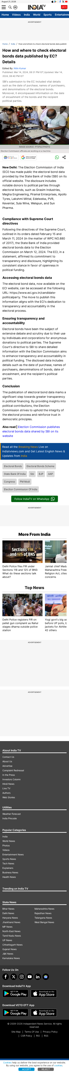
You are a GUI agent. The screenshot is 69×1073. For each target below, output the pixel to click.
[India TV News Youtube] (66, 1)
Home (5, 14)
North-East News (11, 931)
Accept (26, 1069)
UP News (7, 940)
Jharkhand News (11, 922)
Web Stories (8, 797)
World (36, 14)
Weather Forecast (11, 813)
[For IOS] (44, 1013)
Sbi (32, 473)
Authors (6, 792)
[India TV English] (37, 7)
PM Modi (25, 481)
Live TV (6, 788)
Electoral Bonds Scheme (40, 466)
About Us (7, 761)
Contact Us (8, 757)
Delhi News (8, 913)
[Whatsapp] (57, 157)
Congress (9, 481)
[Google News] (10, 157)
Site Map (16, 1031)
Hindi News (8, 783)
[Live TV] (64, 7)
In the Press (8, 774)
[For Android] (15, 1013)
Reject (46, 1069)
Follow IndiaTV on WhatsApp (31, 498)
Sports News (9, 859)
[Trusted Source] (28, 157)
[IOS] (52, 1)
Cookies (7, 1062)
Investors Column (11, 779)
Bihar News (8, 908)
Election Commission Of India (20, 489)
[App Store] (44, 993)
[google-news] (46, 976)
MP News (7, 926)
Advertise (7, 766)
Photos (6, 845)
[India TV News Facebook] (60, 1)
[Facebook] (5, 976)
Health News (9, 877)
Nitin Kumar (20, 68)
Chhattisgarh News (12, 944)
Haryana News (10, 917)
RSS (46, 1035)
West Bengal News (44, 922)
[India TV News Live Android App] (15, 993)
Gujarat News (9, 949)
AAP (50, 473)
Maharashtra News (44, 908)
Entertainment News (13, 854)
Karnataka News (11, 958)
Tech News (8, 863)
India (27, 14)
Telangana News (43, 917)
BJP (41, 473)
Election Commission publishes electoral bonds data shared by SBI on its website (31, 431)
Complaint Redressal (13, 770)
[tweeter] (13, 976)
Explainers (7, 868)
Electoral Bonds (13, 466)
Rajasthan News (42, 913)
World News (8, 841)
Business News (10, 872)
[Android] (55, 1)
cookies (58, 1065)
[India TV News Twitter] (63, 1)
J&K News (7, 953)
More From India (34, 534)
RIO (38, 1035)
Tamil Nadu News (11, 935)
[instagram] (21, 976)
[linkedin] (37, 976)
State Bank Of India (15, 473)
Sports (47, 14)
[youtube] (29, 976)
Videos (16, 14)
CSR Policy (26, 1035)
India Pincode (9, 818)
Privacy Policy (50, 1031)
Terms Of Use (32, 1031)
